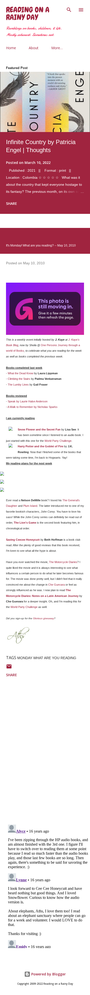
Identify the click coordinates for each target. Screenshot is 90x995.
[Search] (69, 9)
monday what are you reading (46, 658)
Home (11, 47)
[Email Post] (9, 668)
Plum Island (30, 505)
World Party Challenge (58, 440)
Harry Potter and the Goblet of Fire (40, 446)
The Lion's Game (25, 522)
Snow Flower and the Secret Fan (39, 429)
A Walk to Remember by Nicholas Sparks (33, 406)
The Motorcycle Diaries (63, 562)
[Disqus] (48, 755)
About (33, 47)
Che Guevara (56, 584)
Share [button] (11, 203)
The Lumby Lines (18, 384)
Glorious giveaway (43, 618)
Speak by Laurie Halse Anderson (28, 401)
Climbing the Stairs (19, 378)
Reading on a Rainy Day (28, 13)
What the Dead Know (20, 373)
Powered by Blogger (48, 974)
